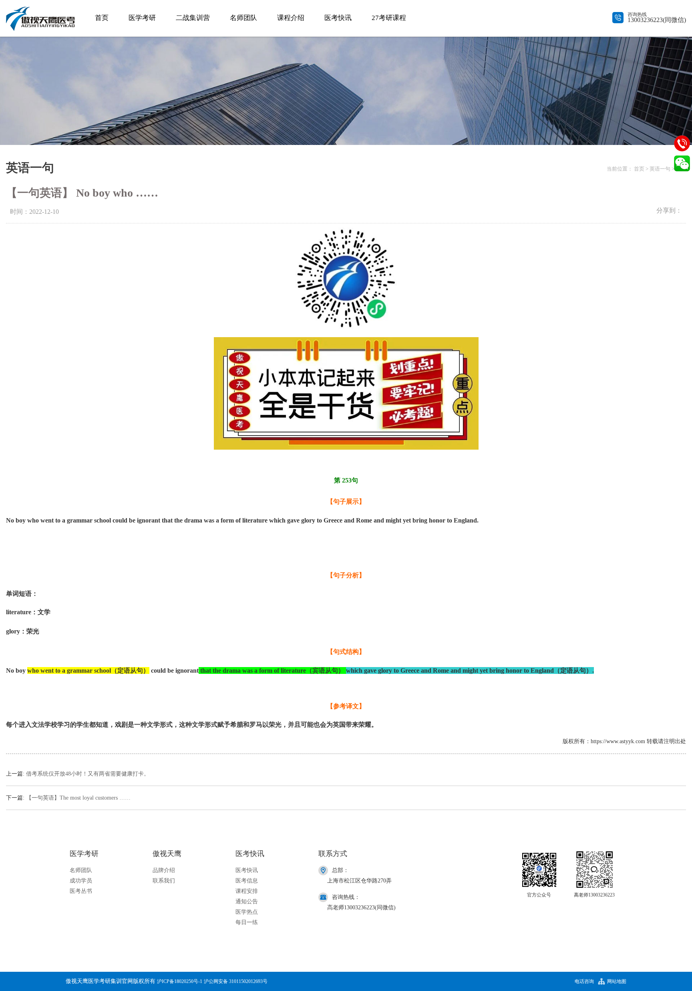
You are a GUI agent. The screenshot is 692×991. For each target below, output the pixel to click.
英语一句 (660, 169)
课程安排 (246, 891)
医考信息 (246, 881)
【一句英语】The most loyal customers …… (78, 798)
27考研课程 (389, 18)
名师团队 (243, 18)
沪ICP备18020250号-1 (179, 981)
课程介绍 (290, 18)
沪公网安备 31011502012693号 (236, 981)
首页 (102, 18)
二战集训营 (193, 18)
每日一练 (246, 922)
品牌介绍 (164, 870)
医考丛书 (81, 891)
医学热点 (246, 912)
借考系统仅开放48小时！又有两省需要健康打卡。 (87, 774)
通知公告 (246, 902)
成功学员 (81, 881)
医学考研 (142, 18)
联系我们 (164, 881)
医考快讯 (338, 18)
